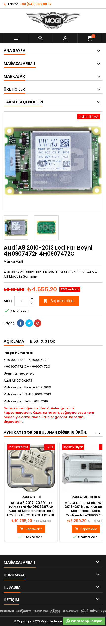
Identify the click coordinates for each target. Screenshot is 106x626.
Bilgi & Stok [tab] (42, 341)
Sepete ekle (58, 301)
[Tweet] (29, 323)
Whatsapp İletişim (86, 621)
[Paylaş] (20, 323)
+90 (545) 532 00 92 (35, 4)
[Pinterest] (37, 323)
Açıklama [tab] (14, 341)
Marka (9, 261)
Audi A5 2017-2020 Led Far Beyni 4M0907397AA (31, 504)
